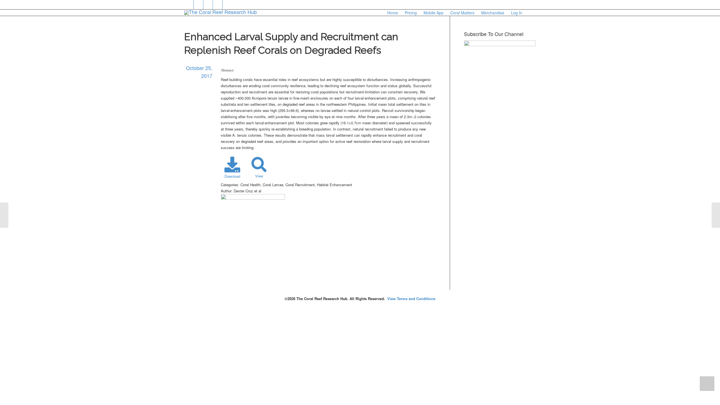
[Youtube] (217, 4)
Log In (516, 12)
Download (232, 176)
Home (392, 12)
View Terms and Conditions (411, 298)
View (259, 176)
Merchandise (492, 12)
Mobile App (434, 12)
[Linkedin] (208, 4)
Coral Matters (462, 12)
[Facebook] (198, 4)
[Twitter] (189, 4)
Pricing (411, 12)
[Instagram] (227, 4)
